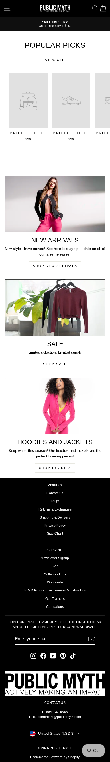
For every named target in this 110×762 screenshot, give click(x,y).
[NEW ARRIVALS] (55, 204)
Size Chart (55, 533)
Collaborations (55, 574)
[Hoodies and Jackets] (55, 406)
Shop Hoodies (55, 468)
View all (55, 60)
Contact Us (54, 493)
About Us (55, 485)
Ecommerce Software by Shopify (55, 757)
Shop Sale (55, 364)
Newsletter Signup (55, 558)
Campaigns (55, 607)
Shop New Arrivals (55, 266)
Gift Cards (54, 550)
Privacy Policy (55, 525)
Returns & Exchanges (55, 509)
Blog (55, 566)
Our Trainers (55, 599)
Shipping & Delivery (55, 517)
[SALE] (55, 307)
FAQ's (55, 501)
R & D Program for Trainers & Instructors (55, 590)
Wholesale (55, 582)
